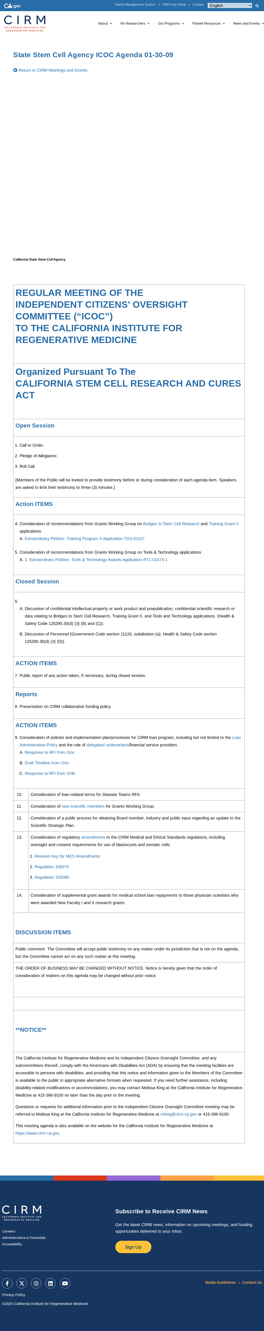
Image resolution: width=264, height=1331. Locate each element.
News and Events (246, 23)
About (103, 23)
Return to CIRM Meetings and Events (52, 70)
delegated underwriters (107, 745)
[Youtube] (65, 1283)
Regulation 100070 (52, 866)
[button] (257, 6)
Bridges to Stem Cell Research (171, 523)
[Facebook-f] (7, 1283)
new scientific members (83, 806)
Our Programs (169, 23)
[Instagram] (36, 1283)
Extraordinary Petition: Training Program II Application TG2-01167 (85, 538)
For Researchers (132, 23)
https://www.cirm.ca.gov (37, 1133)
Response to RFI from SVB (50, 773)
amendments (93, 837)
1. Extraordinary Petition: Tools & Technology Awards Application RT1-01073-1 (96, 559)
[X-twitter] (21, 1283)
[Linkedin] (50, 1283)
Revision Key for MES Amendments (67, 856)
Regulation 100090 (52, 877)
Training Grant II (224, 523)
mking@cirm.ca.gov (178, 1114)
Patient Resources (206, 23)
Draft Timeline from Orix (47, 763)
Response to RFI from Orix (49, 752)
